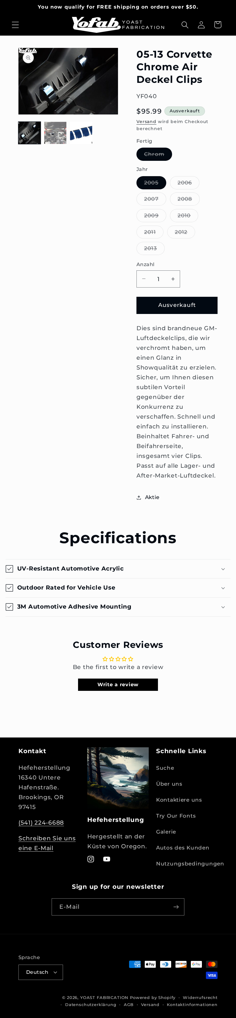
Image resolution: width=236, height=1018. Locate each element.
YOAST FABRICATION (104, 997)
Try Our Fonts (176, 816)
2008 (189, 200)
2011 (153, 234)
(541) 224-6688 (41, 822)
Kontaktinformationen (192, 1004)
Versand (146, 121)
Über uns (169, 784)
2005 (155, 184)
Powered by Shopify (152, 997)
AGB (129, 1004)
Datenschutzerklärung (90, 1004)
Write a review (118, 684)
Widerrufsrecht (200, 997)
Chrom (158, 156)
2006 (189, 184)
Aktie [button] (152, 497)
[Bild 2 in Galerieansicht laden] (55, 133)
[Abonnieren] (176, 906)
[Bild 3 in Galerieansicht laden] (81, 133)
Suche (165, 768)
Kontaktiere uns (179, 800)
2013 (154, 250)
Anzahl (145, 264)
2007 (155, 200)
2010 (188, 217)
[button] (15, 25)
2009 (155, 217)
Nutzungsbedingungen (190, 864)
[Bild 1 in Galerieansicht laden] (29, 133)
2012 (185, 234)
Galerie (166, 832)
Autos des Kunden (183, 848)
